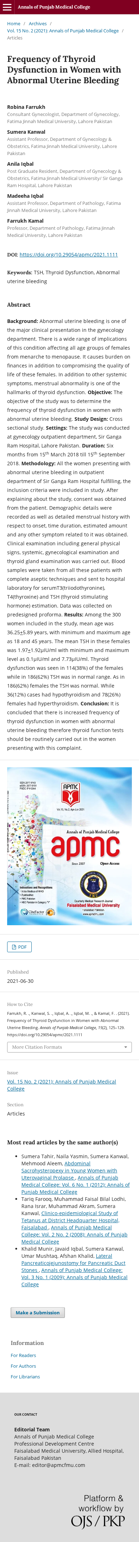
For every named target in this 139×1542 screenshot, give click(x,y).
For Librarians (25, 1376)
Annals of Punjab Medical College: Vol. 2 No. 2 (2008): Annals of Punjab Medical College (74, 1234)
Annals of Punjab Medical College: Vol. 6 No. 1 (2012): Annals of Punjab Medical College (75, 1184)
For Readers (23, 1355)
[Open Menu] (7, 7)
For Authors (23, 1366)
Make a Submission (38, 1312)
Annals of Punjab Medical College (54, 7)
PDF (22, 947)
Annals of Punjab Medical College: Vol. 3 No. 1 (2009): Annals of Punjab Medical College (74, 1277)
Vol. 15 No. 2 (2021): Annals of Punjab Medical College (63, 30)
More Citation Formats (37, 1047)
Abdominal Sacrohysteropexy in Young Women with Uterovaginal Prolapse (69, 1170)
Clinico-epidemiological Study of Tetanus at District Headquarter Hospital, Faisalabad (70, 1220)
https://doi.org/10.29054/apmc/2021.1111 (69, 254)
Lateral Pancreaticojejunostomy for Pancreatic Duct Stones (73, 1262)
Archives (38, 23)
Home (13, 23)
